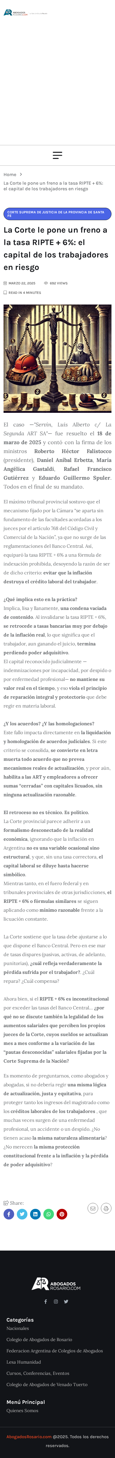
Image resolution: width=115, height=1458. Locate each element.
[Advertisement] (57, 77)
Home (11, 174)
